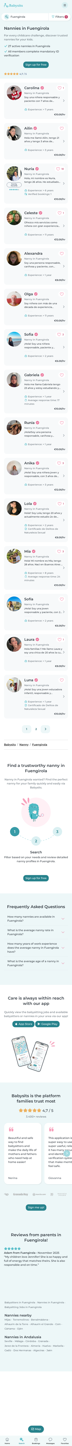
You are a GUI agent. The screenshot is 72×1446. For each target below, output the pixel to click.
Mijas (8, 1319)
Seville (8, 1341)
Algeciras (38, 1350)
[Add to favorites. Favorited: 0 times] (61, 128)
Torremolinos (21, 1319)
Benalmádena (39, 1319)
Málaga (19, 1341)
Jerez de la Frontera (16, 1345)
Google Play (49, 1024)
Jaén (49, 1350)
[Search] (6, 17)
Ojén (20, 1328)
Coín (58, 1324)
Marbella (58, 1345)
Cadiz (8, 1350)
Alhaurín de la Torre (16, 1324)
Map (38, 1429)
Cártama (10, 1328)
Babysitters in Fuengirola (20, 1302)
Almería (35, 1345)
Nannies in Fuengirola (50, 1302)
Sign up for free (36, 64)
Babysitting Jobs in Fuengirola (23, 1306)
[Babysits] (13, 5)
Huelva (46, 1345)
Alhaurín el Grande (41, 1324)
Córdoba (30, 1341)
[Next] (45, 729)
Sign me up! (36, 1207)
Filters (61, 16)
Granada (43, 1341)
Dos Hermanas (22, 1350)
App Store (25, 1024)
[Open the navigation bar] (65, 5)
